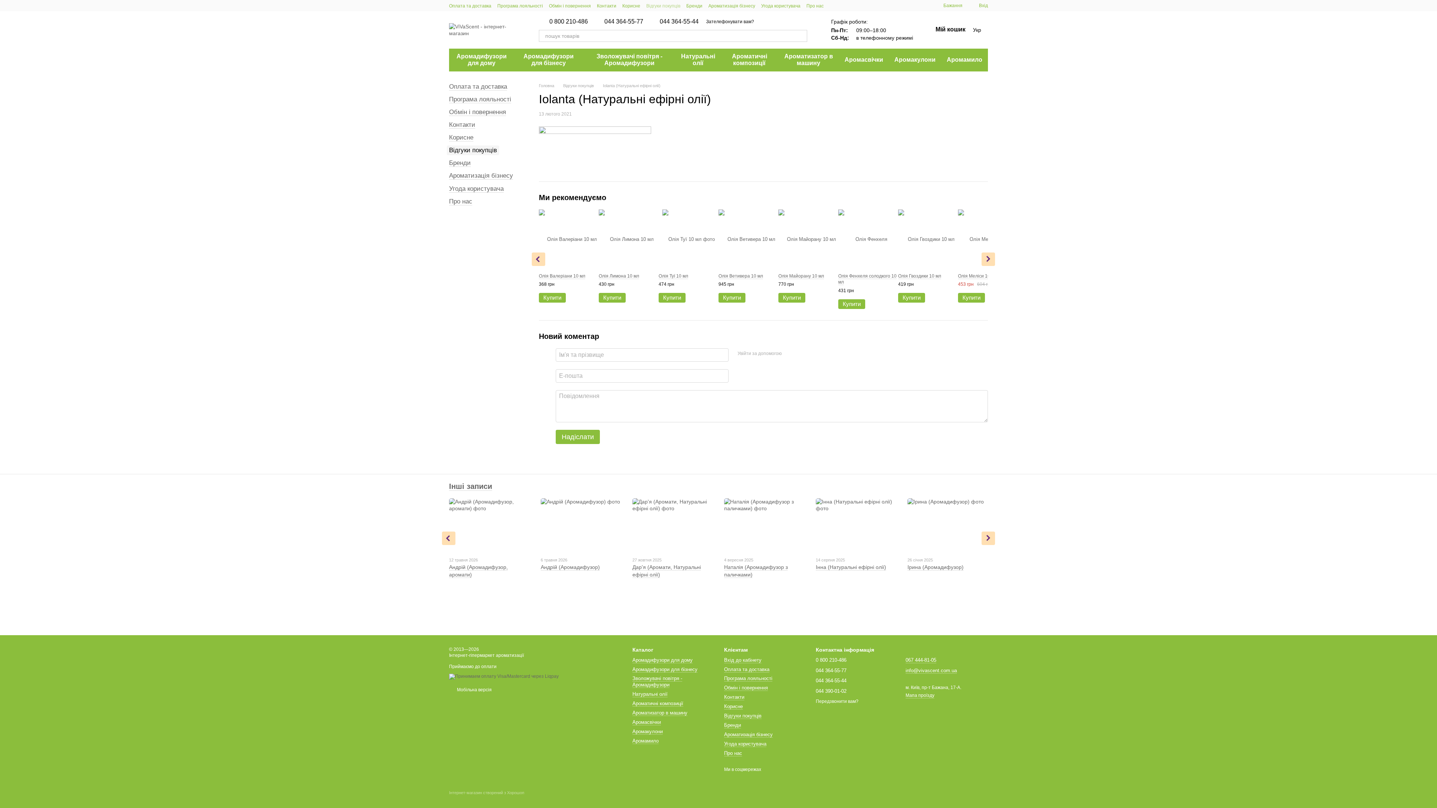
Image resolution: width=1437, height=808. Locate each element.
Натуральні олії (698, 59)
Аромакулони (915, 59)
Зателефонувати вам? (730, 21)
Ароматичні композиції (749, 59)
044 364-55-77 (623, 22)
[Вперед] (988, 259)
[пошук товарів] (801, 36)
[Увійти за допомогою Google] (801, 353)
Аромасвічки (864, 59)
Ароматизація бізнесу (731, 6)
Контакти (606, 6)
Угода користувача (780, 6)
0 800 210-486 (568, 22)
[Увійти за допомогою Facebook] (789, 353)
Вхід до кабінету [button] (743, 660)
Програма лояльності (520, 6)
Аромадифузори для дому (482, 59)
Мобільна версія (474, 689)
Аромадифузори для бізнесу (549, 59)
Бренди (694, 6)
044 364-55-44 (679, 22)
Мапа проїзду (920, 695)
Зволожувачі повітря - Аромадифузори (629, 59)
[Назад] (538, 259)
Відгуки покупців (663, 6)
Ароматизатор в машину (808, 59)
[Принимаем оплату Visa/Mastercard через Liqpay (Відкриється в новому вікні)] (504, 676)
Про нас (815, 6)
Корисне (631, 6)
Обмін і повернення (570, 6)
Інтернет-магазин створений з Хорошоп (486, 792)
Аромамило (964, 59)
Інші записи (470, 486)
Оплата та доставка (470, 6)
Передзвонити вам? (837, 701)
